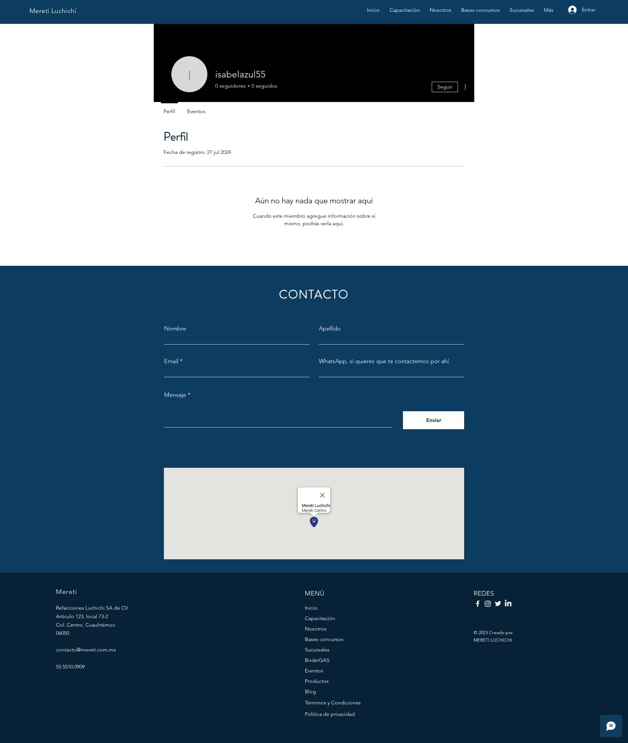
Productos (317, 681)
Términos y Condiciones (333, 703)
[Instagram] (488, 603)
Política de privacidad (330, 714)
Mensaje (175, 395)
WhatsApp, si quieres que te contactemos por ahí (384, 361)
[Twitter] (498, 603)
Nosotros (315, 629)
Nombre (175, 328)
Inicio (311, 608)
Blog (310, 691)
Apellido (330, 328)
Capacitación (320, 618)
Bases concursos (324, 639)
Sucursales (317, 650)
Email (171, 361)
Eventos (314, 670)
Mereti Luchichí (52, 11)
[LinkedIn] (508, 603)
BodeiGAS (317, 660)
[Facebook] (478, 603)
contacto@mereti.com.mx (86, 650)
